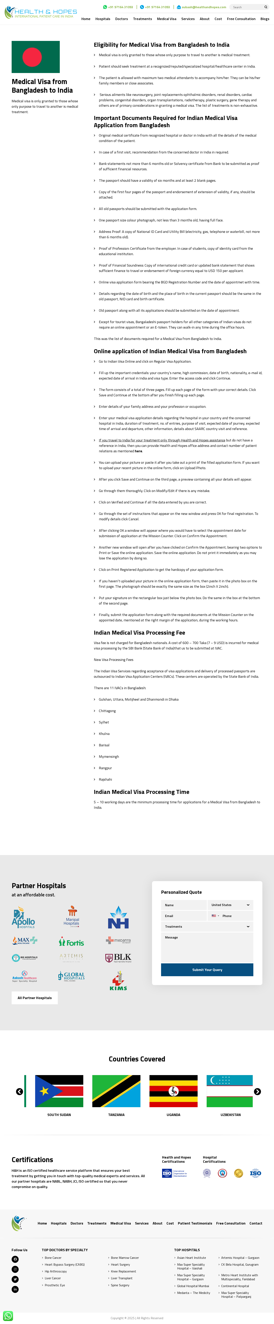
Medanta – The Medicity (193, 1293)
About (205, 18)
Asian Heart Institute (191, 1258)
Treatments (142, 18)
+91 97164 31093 (120, 7)
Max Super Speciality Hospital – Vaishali (191, 1266)
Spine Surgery (120, 1285)
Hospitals (102, 18)
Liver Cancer (53, 1278)
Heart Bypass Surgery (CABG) (65, 1264)
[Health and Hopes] (41, 12)
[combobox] (214, 916)
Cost (218, 18)
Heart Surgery (120, 1264)
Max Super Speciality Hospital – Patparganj (236, 1295)
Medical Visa (166, 18)
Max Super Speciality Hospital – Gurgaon (191, 1277)
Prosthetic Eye (55, 1285)
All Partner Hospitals (35, 997)
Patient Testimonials (195, 1223)
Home (85, 18)
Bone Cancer (53, 1258)
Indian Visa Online (121, 361)
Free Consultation (241, 18)
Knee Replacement (123, 1271)
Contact (256, 1223)
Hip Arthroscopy (56, 1271)
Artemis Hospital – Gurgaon (240, 1258)
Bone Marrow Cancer (125, 1258)
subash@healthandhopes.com (204, 7)
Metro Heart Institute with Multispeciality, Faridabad (239, 1277)
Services (188, 18)
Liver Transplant (122, 1278)
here (138, 451)
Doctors (121, 18)
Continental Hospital (235, 1286)
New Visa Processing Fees (113, 659)
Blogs (265, 18)
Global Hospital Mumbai (193, 1286)
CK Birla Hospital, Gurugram (240, 1264)
